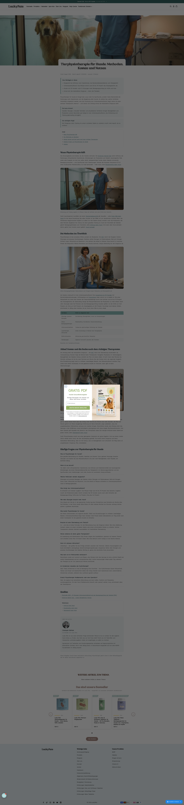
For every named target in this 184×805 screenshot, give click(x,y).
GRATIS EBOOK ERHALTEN (78, 408)
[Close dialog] (66, 386)
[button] (4, 795)
